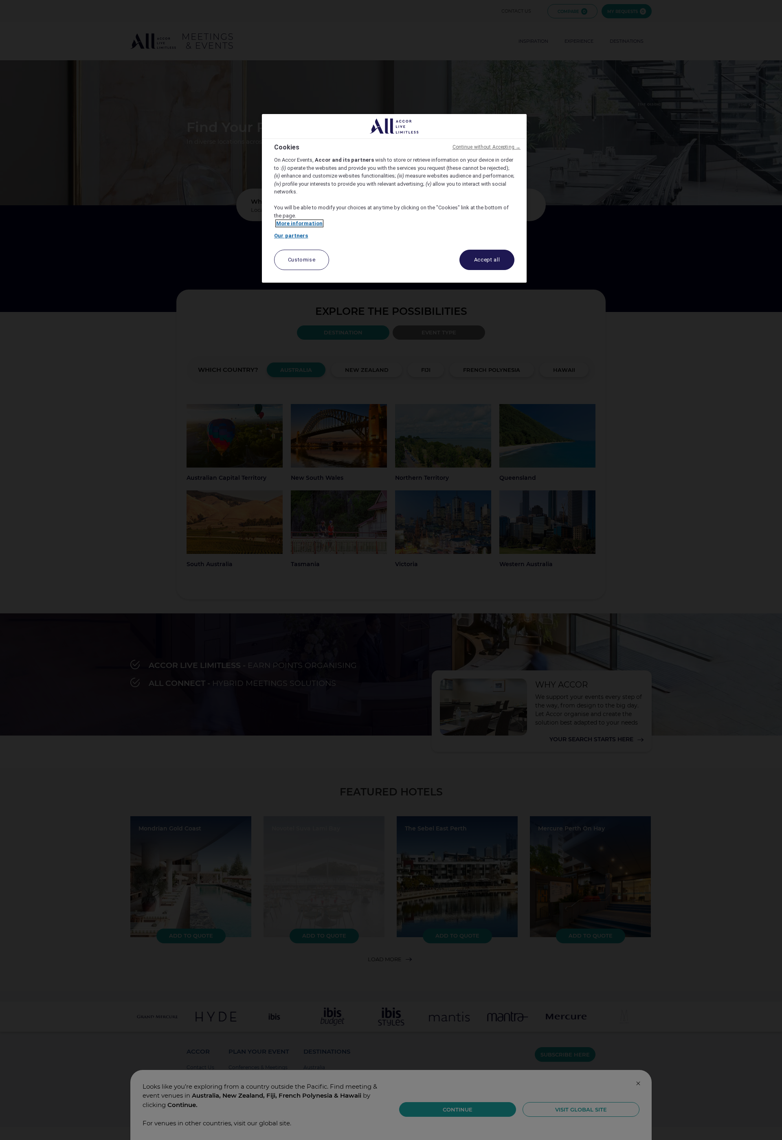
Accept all (487, 260)
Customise (302, 260)
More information (299, 223)
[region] (394, 198)
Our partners (291, 236)
